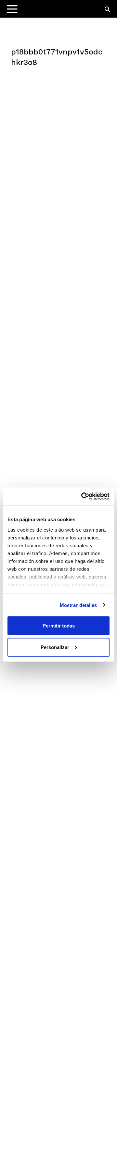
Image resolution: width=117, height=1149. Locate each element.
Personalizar (55, 647)
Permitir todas (59, 625)
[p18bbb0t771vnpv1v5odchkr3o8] (58, 121)
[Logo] (46, 12)
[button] (108, 10)
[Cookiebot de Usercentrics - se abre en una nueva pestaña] (83, 496)
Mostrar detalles (78, 605)
